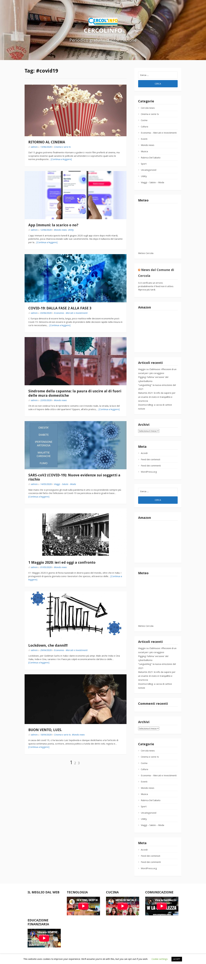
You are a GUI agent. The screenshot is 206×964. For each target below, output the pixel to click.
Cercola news (148, 107)
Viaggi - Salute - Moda (65, 484)
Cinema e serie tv (62, 146)
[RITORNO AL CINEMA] (76, 110)
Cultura (144, 126)
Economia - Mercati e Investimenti (71, 312)
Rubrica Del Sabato (150, 157)
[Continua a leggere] (61, 159)
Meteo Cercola (145, 253)
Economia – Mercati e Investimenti (159, 132)
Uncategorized (148, 169)
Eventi (144, 138)
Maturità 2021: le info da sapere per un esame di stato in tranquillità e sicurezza (157, 396)
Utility (71, 229)
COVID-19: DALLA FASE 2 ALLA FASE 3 (59, 308)
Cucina (144, 120)
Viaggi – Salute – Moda (152, 182)
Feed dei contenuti (150, 459)
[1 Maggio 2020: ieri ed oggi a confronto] (76, 532)
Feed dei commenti (151, 465)
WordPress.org (149, 471)
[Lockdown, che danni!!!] (76, 615)
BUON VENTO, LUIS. (45, 730)
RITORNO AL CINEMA (46, 142)
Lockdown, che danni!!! (48, 645)
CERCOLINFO (103, 30)
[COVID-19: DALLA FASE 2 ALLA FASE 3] (76, 278)
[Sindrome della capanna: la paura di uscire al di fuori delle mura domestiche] (76, 361)
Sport (144, 163)
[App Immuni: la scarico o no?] (76, 195)
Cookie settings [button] (160, 958)
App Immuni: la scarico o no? (53, 225)
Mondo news (60, 229)
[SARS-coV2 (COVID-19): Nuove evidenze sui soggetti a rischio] (76, 445)
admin (34, 146)
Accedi (144, 453)
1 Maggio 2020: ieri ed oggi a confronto (61, 562)
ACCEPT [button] (176, 959)
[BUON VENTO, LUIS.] (76, 699)
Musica (144, 151)
